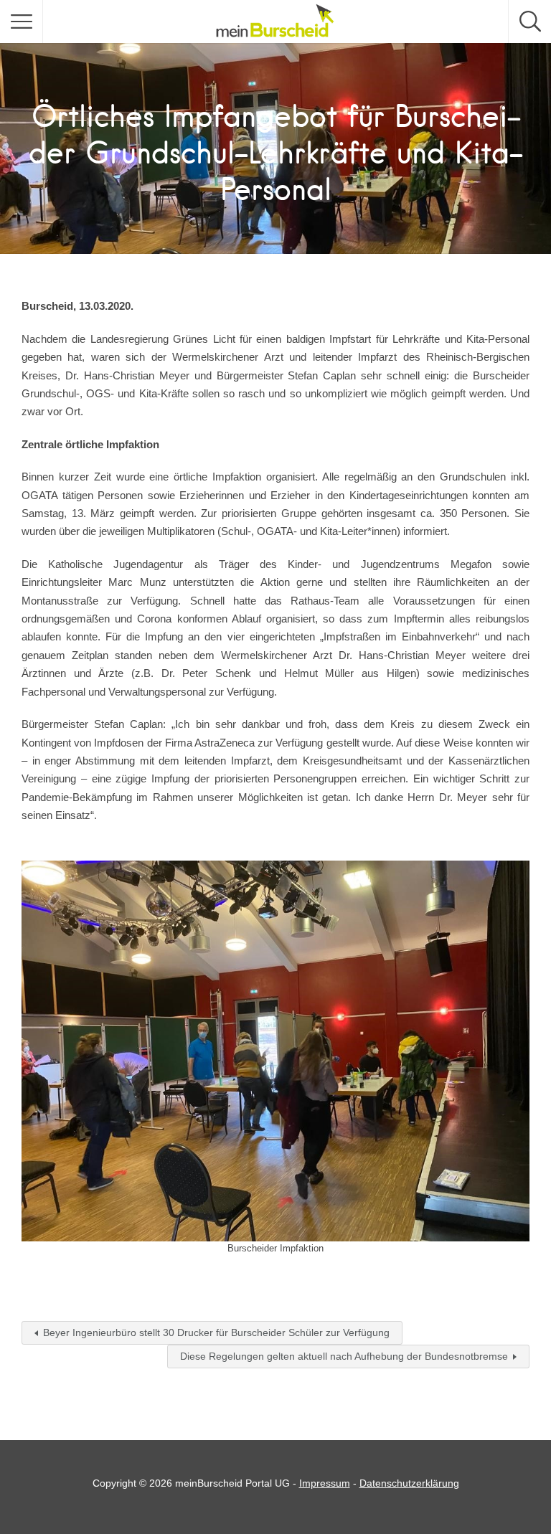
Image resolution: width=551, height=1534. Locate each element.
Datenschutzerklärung (409, 1483)
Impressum (324, 1483)
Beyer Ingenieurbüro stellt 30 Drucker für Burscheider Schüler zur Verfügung (216, 1332)
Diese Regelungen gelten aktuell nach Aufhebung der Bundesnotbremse (344, 1356)
